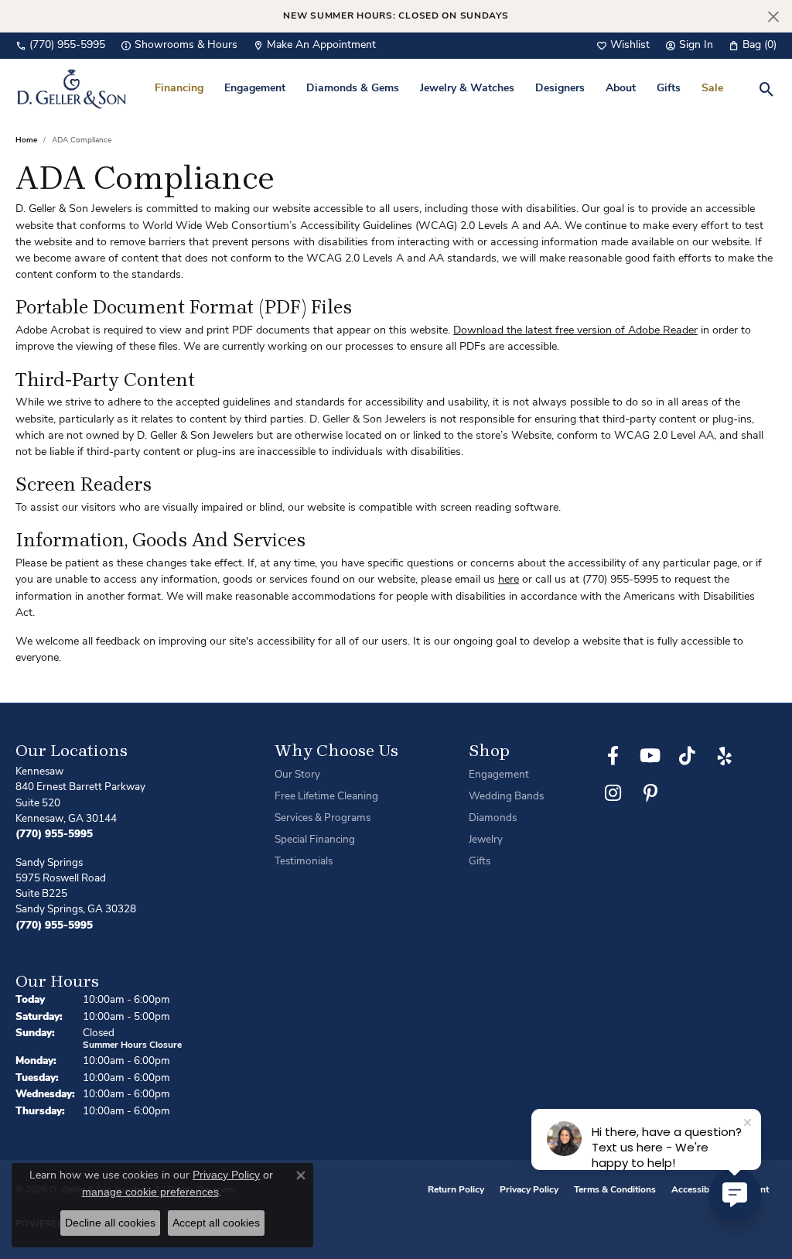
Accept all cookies (216, 1222)
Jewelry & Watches (467, 88)
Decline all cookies (110, 1222)
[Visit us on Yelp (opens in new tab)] (724, 756)
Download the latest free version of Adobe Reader (575, 331)
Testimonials (304, 862)
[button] (623, 46)
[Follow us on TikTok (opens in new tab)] (687, 756)
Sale (712, 88)
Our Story (297, 775)
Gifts (669, 88)
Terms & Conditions (615, 1190)
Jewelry (486, 840)
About (621, 88)
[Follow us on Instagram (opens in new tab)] (613, 793)
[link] (60, 46)
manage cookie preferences (150, 1191)
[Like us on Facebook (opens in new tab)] (613, 756)
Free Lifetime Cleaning (326, 797)
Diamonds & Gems (352, 88)
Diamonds (493, 818)
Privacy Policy (529, 1190)
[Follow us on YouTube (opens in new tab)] (650, 756)
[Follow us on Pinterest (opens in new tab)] (650, 793)
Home (26, 140)
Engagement (254, 88)
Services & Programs (322, 818)
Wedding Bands (506, 797)
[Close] (773, 16)
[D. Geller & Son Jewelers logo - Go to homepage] (71, 88)
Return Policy (456, 1190)
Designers (560, 88)
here (508, 580)
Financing (179, 88)
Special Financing (315, 840)
